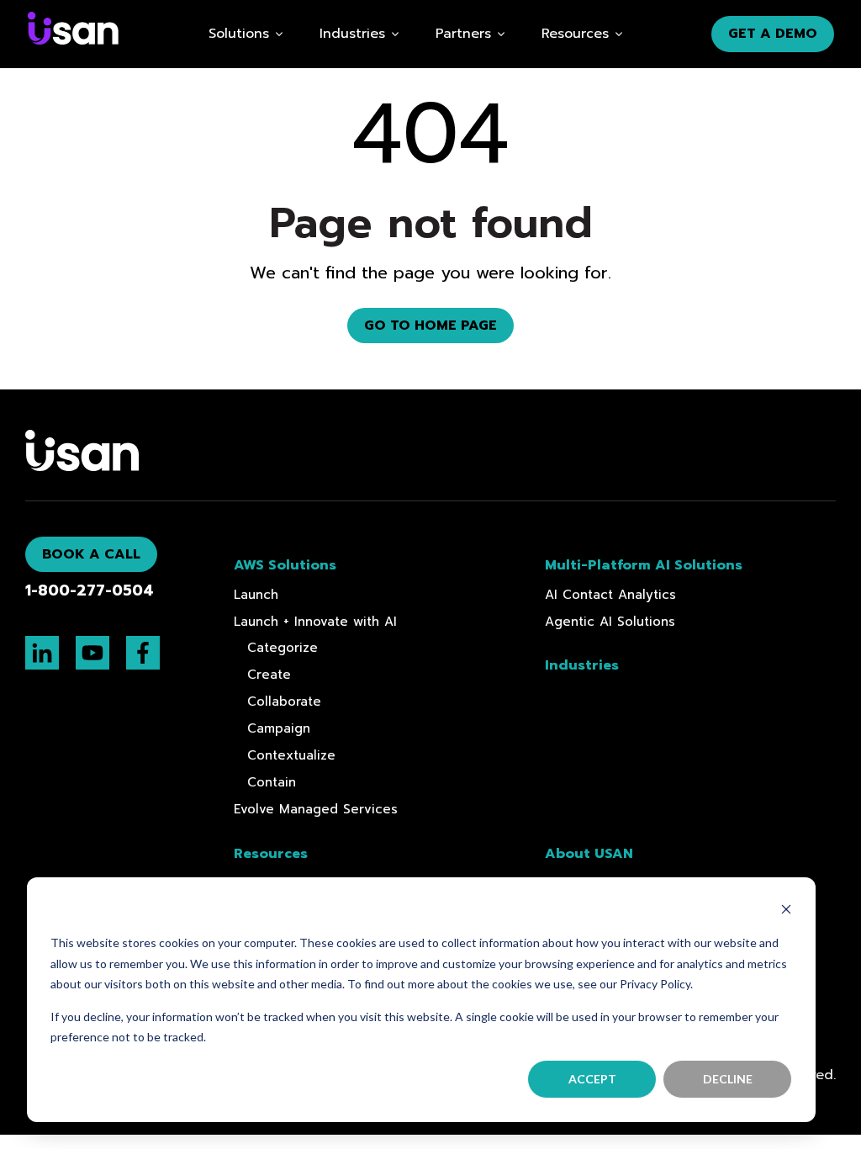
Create (269, 674)
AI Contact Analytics (610, 594)
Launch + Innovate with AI (315, 621)
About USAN (589, 854)
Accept (592, 1079)
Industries (352, 34)
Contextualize (291, 755)
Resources (575, 34)
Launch (256, 594)
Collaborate (284, 701)
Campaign (278, 728)
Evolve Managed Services (316, 809)
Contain (271, 782)
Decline (728, 1079)
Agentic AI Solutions (610, 621)
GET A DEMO (772, 34)
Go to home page (430, 325)
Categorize (282, 647)
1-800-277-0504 (89, 590)
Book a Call (91, 554)
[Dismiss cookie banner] (786, 911)
